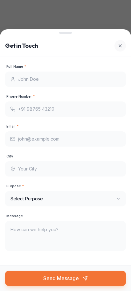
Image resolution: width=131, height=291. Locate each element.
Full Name (16, 66)
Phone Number (20, 96)
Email (12, 126)
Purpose (15, 186)
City (9, 156)
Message (14, 216)
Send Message (61, 278)
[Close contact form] (120, 46)
